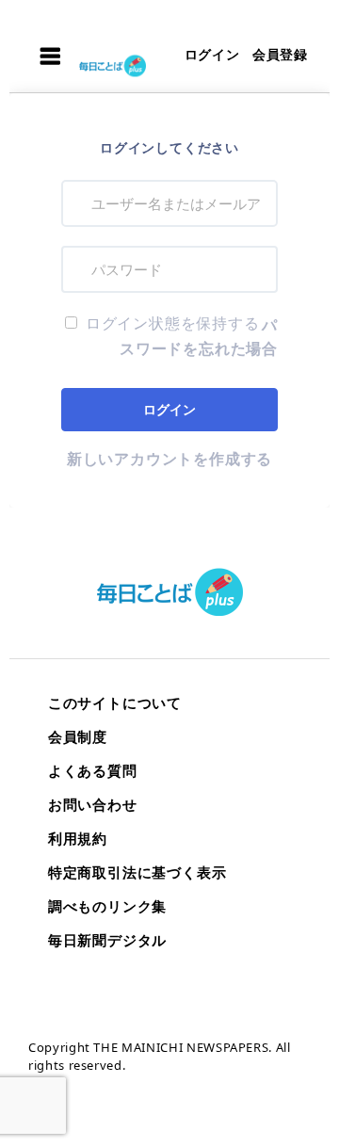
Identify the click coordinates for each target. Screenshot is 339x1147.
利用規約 (77, 838)
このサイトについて (115, 702)
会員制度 (77, 736)
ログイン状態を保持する (170, 323)
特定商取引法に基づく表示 (137, 872)
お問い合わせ (92, 804)
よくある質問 (92, 770)
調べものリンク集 (107, 906)
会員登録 (280, 54)
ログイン (212, 54)
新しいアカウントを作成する (169, 458)
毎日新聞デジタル (107, 939)
